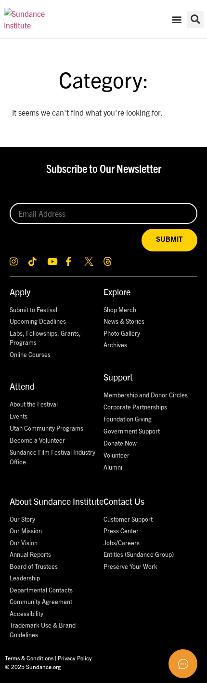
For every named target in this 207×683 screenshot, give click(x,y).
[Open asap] (182, 663)
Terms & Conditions (29, 657)
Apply (20, 291)
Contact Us (124, 501)
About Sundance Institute (57, 501)
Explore (117, 291)
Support (118, 376)
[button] (176, 19)
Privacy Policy (75, 657)
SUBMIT (169, 239)
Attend (22, 386)
